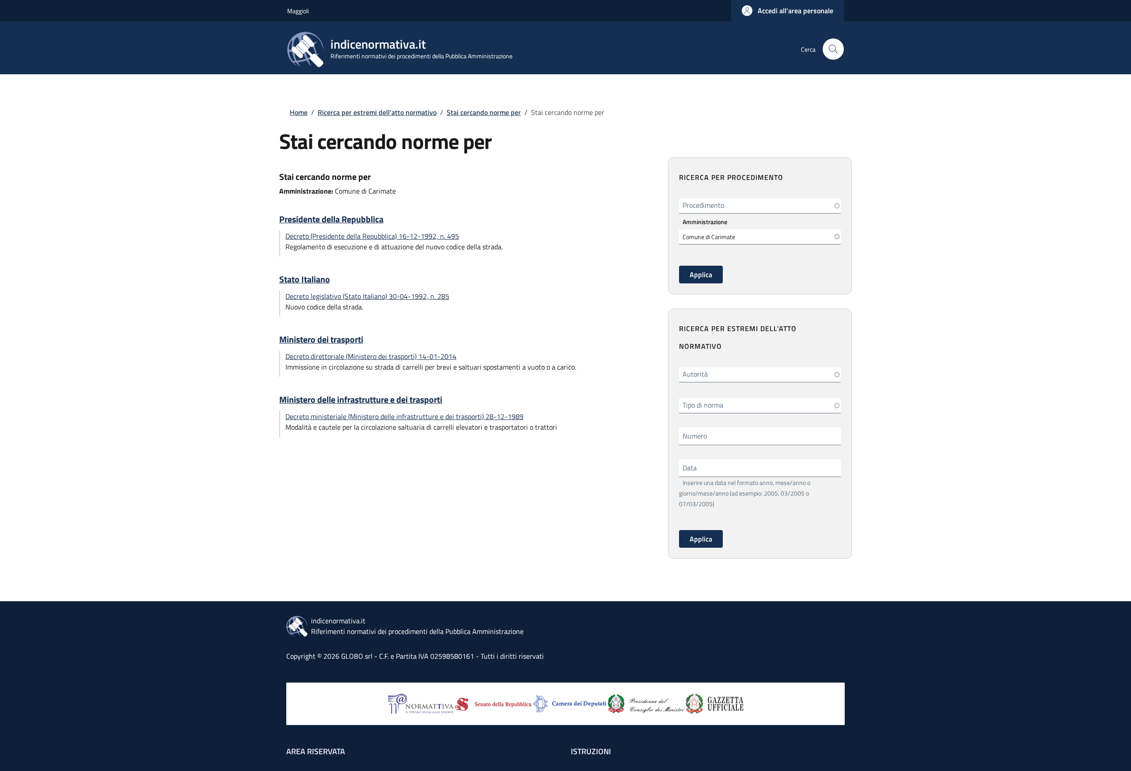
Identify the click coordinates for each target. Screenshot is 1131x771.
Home (298, 112)
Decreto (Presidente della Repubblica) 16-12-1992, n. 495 (372, 236)
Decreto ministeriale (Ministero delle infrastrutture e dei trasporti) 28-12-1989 (404, 416)
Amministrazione (705, 221)
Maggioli (298, 10)
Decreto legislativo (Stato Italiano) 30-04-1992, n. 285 (367, 296)
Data (690, 467)
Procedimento (703, 205)
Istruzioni (591, 751)
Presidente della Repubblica (331, 219)
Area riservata (315, 751)
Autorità (695, 374)
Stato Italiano (304, 279)
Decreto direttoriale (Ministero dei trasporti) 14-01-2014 (370, 356)
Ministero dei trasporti (321, 339)
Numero (695, 436)
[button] (787, 10)
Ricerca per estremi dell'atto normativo (377, 112)
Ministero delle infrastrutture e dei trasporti (360, 399)
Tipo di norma (703, 405)
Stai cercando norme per (484, 112)
